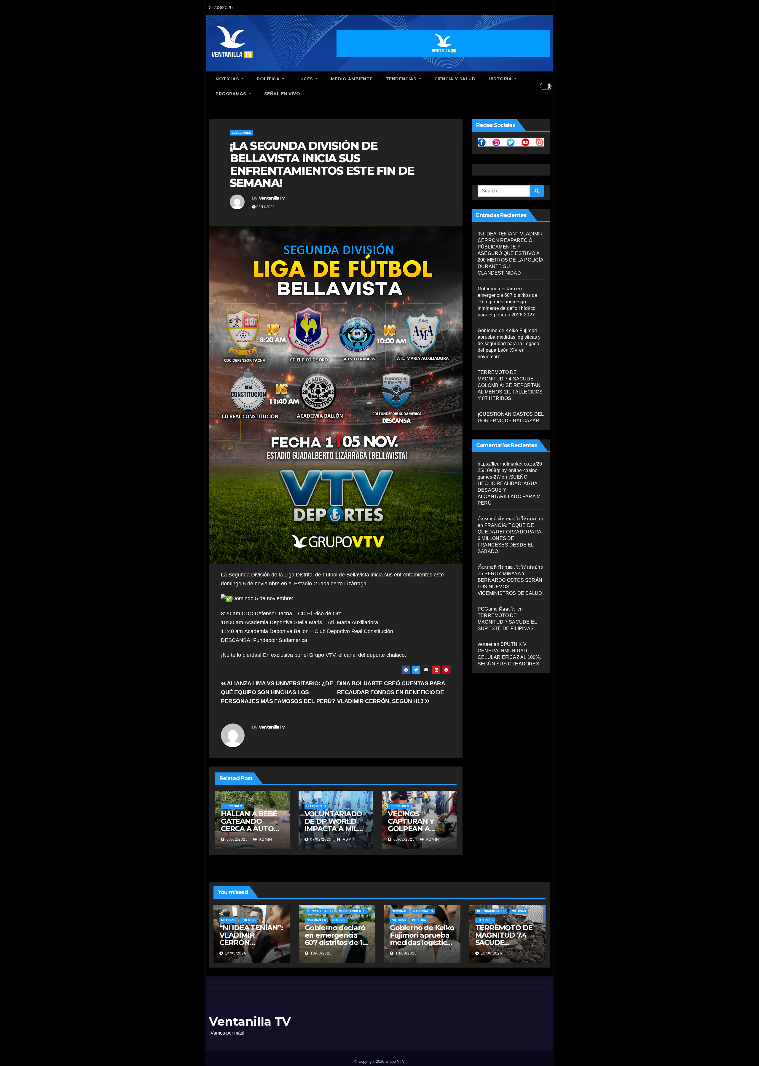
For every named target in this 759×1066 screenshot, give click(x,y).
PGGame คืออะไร (497, 608)
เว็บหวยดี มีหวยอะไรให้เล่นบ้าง (510, 518)
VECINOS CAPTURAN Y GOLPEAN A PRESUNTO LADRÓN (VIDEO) (417, 829)
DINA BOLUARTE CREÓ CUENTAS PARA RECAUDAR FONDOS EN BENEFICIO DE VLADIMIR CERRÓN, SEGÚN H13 (391, 692)
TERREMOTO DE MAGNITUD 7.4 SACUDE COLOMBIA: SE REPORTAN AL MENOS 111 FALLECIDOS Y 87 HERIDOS (510, 385)
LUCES (305, 79)
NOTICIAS (228, 79)
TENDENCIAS (402, 79)
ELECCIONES (241, 132)
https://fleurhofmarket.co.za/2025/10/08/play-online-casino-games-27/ (510, 470)
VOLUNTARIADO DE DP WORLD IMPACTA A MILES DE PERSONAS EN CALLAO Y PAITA (335, 829)
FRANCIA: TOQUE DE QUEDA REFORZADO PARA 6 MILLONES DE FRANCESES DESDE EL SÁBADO (509, 538)
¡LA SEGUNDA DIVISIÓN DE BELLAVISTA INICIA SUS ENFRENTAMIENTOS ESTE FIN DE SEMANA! (322, 164)
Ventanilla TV (250, 1021)
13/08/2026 (321, 953)
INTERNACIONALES (491, 911)
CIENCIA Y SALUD (455, 79)
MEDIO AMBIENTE (352, 79)
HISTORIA (501, 79)
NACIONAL (399, 911)
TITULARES (485, 920)
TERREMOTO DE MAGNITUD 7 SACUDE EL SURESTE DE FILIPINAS (507, 622)
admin (265, 839)
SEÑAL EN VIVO (282, 93)
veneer (485, 644)
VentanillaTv (272, 198)
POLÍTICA (269, 79)
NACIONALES (316, 920)
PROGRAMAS (232, 93)
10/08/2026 (491, 953)
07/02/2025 (237, 839)
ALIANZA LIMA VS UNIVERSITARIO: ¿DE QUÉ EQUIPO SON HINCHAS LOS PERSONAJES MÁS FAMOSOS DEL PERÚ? (278, 692)
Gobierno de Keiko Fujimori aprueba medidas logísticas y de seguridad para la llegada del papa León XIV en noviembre (509, 343)
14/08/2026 (235, 953)
